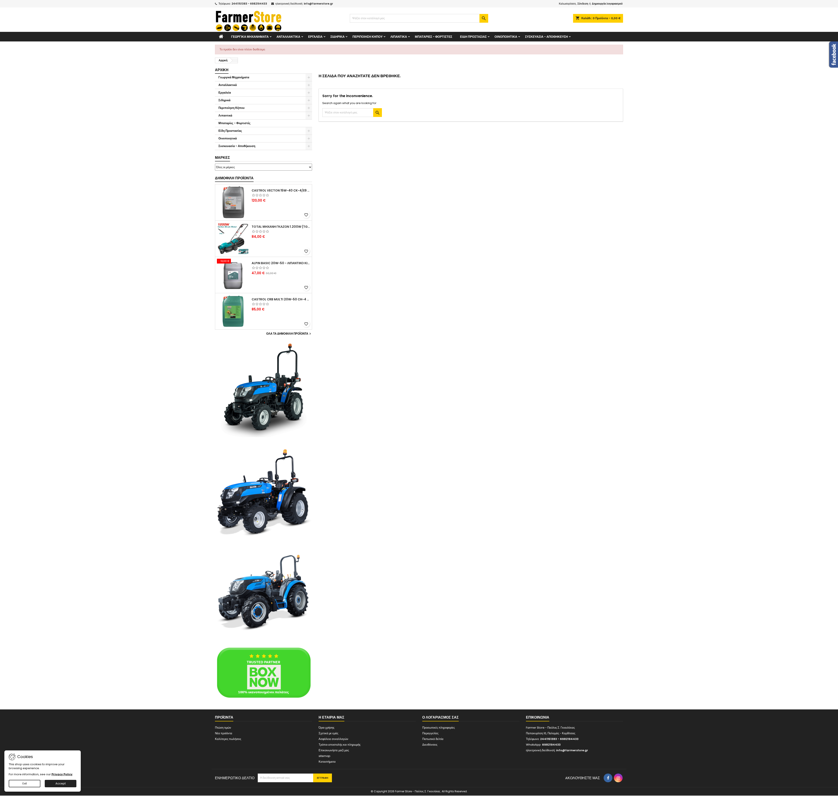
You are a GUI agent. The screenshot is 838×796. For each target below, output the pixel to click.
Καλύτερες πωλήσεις (228, 739)
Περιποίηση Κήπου (367, 36)
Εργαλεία (315, 36)
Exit (24, 783)
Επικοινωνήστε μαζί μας (334, 750)
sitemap (324, 756)
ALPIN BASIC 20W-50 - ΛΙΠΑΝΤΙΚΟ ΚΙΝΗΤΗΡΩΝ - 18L (281, 263)
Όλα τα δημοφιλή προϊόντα (289, 334)
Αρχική (221, 69)
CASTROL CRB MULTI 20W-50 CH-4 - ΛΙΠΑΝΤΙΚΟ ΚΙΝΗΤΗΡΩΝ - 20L (281, 299)
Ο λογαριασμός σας (440, 717)
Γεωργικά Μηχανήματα (250, 36)
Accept (60, 783)
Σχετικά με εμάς (328, 733)
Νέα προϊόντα (223, 733)
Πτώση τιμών (223, 728)
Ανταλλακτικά (288, 36)
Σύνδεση (582, 3)
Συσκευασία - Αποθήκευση (546, 36)
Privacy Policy (62, 774)
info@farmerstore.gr (318, 3)
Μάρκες (222, 157)
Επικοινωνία (537, 717)
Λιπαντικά (398, 36)
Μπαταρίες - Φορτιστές (433, 36)
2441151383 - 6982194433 (249, 3)
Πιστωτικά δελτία (432, 739)
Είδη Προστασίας (473, 36)
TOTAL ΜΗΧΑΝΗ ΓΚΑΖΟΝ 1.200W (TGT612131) (281, 226)
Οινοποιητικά (506, 36)
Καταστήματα (327, 762)
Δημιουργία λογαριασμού (607, 3)
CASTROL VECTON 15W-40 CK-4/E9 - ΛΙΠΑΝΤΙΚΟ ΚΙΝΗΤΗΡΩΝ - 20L (281, 190)
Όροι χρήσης (326, 728)
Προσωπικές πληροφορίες (438, 728)
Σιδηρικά (337, 36)
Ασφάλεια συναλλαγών (333, 739)
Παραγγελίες (430, 733)
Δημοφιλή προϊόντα (234, 178)
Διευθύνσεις (429, 745)
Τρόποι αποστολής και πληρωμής (340, 745)
